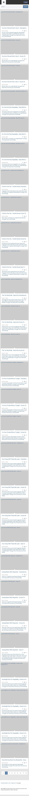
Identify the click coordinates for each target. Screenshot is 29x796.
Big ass (14, 191)
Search (25, 6)
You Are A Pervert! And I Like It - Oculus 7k (13, 56)
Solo (4, 764)
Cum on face (6, 32)
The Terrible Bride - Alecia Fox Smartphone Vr (14, 295)
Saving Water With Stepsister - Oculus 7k (13, 597)
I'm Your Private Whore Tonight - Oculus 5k (14, 432)
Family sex (16, 113)
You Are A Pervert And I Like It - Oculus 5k (13, 82)
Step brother (10, 191)
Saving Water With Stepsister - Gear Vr (12, 650)
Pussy (18, 384)
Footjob (14, 463)
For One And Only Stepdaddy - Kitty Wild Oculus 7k (14, 159)
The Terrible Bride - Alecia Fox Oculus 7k (13, 322)
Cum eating (20, 111)
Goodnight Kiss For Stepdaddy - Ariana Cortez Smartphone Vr (14, 679)
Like (25, 30)
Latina (21, 243)
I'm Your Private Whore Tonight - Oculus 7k (14, 405)
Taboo (7, 33)
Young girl (11, 35)
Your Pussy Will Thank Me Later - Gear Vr (13, 544)
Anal (24, 243)
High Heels (15, 764)
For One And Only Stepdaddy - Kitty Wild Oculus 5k (14, 134)
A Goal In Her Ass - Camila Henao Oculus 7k (14, 213)
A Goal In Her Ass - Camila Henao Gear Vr (13, 267)
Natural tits (18, 35)
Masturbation (5, 384)
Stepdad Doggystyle (13, 32)
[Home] (14, 2)
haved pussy (12, 577)
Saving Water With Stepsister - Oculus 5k (13, 623)
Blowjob (7, 35)
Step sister (18, 191)
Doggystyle (15, 111)
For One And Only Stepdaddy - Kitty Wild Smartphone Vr (14, 107)
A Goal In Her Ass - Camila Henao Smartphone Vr (14, 186)
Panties (16, 299)
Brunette (14, 192)
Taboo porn (9, 627)
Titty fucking (15, 654)
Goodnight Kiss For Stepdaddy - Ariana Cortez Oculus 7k (14, 706)
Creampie (4, 383)
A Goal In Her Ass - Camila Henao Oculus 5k (14, 239)
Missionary (10, 111)
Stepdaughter (21, 32)
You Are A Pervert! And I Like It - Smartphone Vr (14, 28)
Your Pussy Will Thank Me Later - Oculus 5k (14, 515)
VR (2, 32)
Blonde (17, 33)
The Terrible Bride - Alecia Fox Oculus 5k (13, 350)
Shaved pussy (10, 62)
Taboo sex (21, 33)
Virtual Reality (8, 36)
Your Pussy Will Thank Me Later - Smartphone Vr (14, 459)
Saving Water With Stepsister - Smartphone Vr (14, 572)
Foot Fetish (15, 683)
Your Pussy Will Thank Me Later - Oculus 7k (14, 487)
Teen (15, 35)
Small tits (4, 33)
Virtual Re (10, 659)
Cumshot (14, 33)
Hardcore (5, 111)
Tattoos (24, 465)
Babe (10, 33)
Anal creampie (11, 243)
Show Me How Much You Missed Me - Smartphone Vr (14, 760)
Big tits (15, 576)
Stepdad (4, 436)
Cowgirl (3, 35)
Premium (4, 385)
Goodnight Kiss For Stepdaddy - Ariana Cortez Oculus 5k (14, 733)
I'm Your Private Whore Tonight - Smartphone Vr (14, 378)
